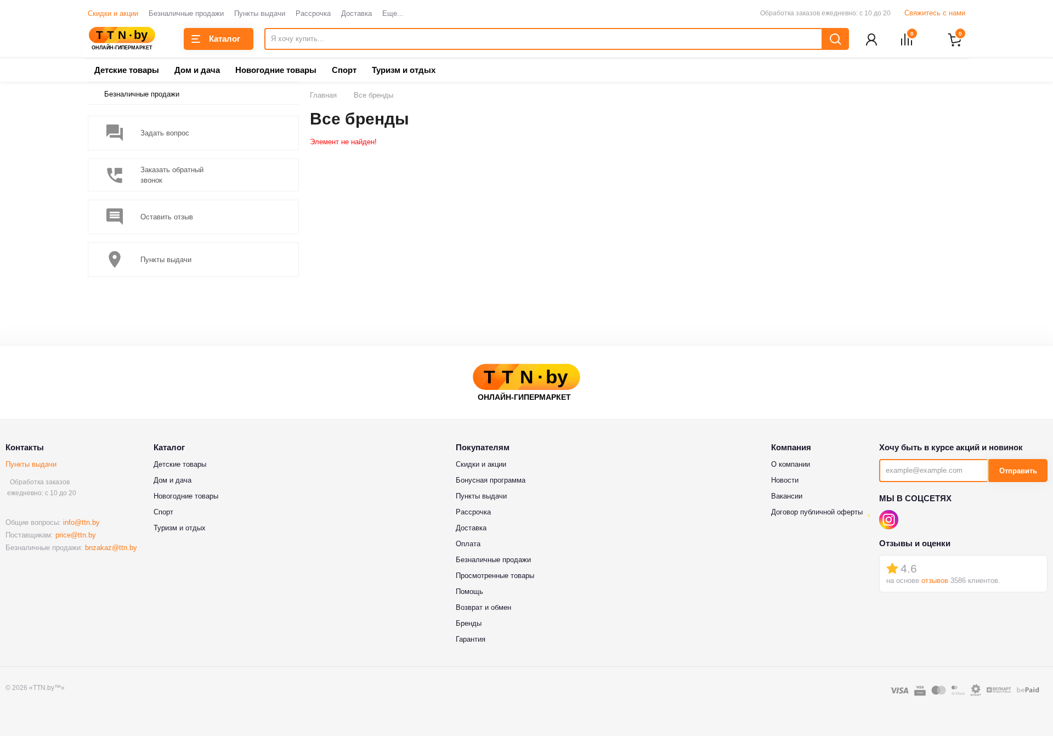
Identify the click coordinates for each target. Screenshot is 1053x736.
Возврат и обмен (483, 607)
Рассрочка (313, 13)
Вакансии (786, 496)
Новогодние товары (275, 70)
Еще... (393, 13)
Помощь (469, 591)
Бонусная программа (490, 480)
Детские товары (126, 70)
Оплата (468, 544)
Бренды (469, 623)
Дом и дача (197, 70)
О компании (790, 464)
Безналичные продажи (186, 13)
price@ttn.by (75, 535)
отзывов (934, 580)
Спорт (344, 70)
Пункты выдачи (259, 13)
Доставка (356, 13)
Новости (785, 480)
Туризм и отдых (403, 70)
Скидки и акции (113, 13)
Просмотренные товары (495, 575)
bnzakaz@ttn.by (111, 547)
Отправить (1018, 471)
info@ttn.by (81, 522)
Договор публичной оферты (817, 512)
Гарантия (470, 639)
